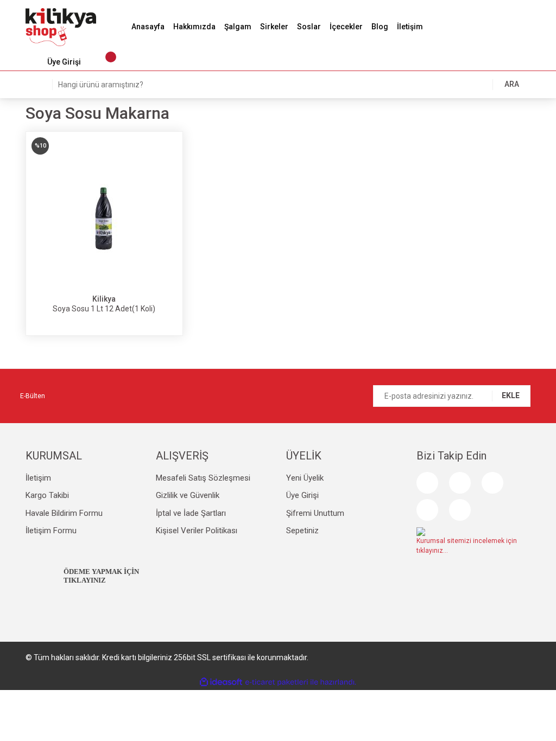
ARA (511, 84)
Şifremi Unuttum (315, 513)
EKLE (511, 395)
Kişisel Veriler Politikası (196, 530)
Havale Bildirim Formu (64, 513)
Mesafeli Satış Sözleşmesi (203, 478)
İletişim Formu (51, 530)
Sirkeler (274, 26)
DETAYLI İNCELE (104, 233)
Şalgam (237, 26)
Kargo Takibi (47, 495)
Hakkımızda (194, 26)
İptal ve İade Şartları (191, 513)
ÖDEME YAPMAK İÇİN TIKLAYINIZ (101, 575)
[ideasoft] (221, 682)
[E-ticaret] (276, 682)
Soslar (309, 26)
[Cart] (105, 62)
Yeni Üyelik (305, 478)
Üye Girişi (302, 495)
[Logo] (61, 26)
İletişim (410, 26)
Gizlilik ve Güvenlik (187, 495)
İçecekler (346, 26)
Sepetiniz (302, 530)
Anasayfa (148, 26)
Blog (379, 26)
